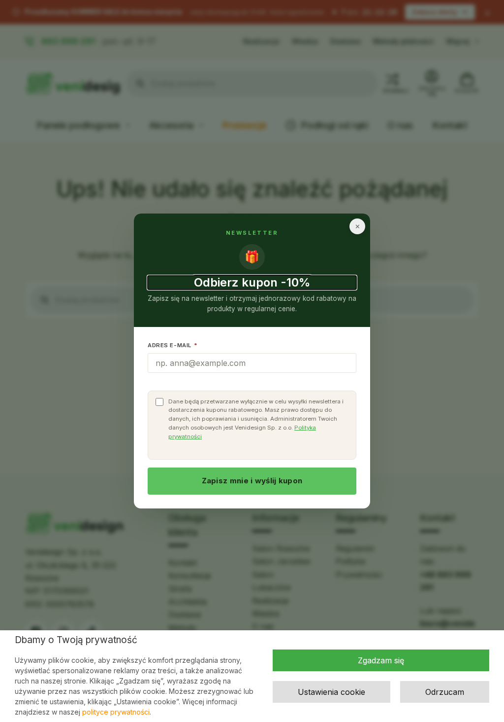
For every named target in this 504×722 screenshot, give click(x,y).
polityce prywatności (116, 712)
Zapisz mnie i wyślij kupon (252, 480)
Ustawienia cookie (331, 692)
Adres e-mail (173, 345)
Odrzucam (444, 692)
